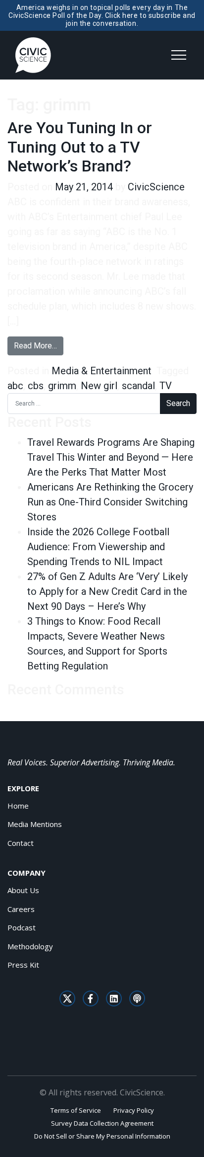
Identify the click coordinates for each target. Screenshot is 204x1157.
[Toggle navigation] (179, 55)
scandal (138, 386)
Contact (20, 843)
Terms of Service (76, 1110)
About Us (23, 890)
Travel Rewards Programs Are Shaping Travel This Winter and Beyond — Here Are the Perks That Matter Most (111, 457)
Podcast (21, 927)
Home (18, 806)
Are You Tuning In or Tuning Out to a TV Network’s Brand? (79, 146)
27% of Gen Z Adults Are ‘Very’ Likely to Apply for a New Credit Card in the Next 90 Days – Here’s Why (107, 591)
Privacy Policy (133, 1110)
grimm (62, 386)
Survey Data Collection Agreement (102, 1123)
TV (165, 386)
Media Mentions (34, 824)
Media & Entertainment (101, 371)
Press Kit (23, 965)
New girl (99, 386)
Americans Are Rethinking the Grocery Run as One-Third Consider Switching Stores (110, 502)
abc (15, 386)
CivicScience (156, 187)
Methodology (30, 946)
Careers (21, 909)
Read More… (38, 345)
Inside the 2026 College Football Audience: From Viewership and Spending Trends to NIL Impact (98, 547)
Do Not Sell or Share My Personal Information (102, 1136)
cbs (36, 386)
